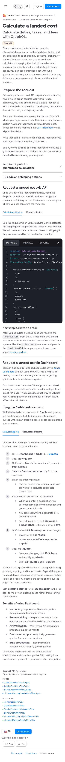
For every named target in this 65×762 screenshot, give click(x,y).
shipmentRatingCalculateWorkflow (21, 716)
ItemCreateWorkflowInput (17, 683)
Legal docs (31, 753)
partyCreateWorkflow (14, 713)
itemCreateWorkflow (14, 706)
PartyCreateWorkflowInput (17, 690)
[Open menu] (6, 6)
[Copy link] (26, 6)
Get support (17, 753)
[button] (32, 166)
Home (25, 15)
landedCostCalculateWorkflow (19, 709)
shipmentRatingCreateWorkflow (19, 720)
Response (44, 243)
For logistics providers (42, 15)
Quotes (53, 453)
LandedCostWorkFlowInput (17, 686)
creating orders (17, 352)
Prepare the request (18, 90)
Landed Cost (9, 19)
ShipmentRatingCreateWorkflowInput (22, 693)
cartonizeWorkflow (13, 702)
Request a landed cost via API (25, 187)
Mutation (11, 243)
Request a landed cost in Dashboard (30, 363)
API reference (45, 127)
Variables (28, 243)
